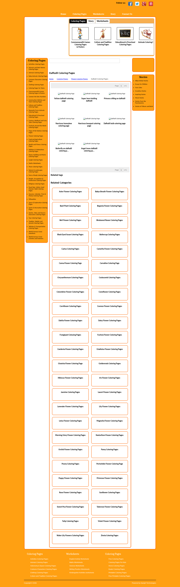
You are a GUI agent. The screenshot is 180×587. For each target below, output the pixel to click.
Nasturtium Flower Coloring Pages (109, 435)
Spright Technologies (148, 583)
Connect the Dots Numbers (37, 97)
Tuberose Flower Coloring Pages (110, 507)
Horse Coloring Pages (117, 566)
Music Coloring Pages (35, 167)
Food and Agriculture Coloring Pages (35, 140)
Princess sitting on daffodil (114, 99)
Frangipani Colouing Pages (70, 335)
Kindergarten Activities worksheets (81, 573)
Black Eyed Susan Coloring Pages (70, 235)
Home (45, 8)
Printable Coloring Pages (118, 573)
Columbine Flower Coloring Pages (70, 292)
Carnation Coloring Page (109, 263)
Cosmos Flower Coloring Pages (109, 306)
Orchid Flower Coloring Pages (70, 450)
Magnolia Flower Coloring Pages (110, 421)
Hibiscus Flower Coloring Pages (70, 378)
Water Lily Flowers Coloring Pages (70, 536)
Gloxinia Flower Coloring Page (70, 364)
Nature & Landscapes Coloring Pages (35, 171)
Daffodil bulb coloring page (115, 124)
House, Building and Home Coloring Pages (37, 155)
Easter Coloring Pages (117, 569)
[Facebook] (130, 4)
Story (113, 14)
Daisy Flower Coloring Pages (109, 321)
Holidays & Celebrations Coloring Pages (36, 150)
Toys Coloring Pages (35, 218)
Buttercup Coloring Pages (109, 235)
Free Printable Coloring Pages (119, 576)
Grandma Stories (140, 91)
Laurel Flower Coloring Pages (109, 392)
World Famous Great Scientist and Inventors (36, 237)
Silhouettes (32, 199)
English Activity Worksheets (79, 559)
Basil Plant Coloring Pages (70, 206)
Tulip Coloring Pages (70, 521)
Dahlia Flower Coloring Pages (70, 321)
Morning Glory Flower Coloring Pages (70, 435)
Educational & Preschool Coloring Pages (36, 116)
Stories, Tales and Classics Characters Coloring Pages (37, 213)
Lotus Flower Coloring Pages (70, 421)
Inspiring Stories (140, 94)
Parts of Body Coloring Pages (38, 175)
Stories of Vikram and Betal (144, 106)
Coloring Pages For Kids (117, 562)
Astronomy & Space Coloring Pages (43, 566)
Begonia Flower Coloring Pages (109, 206)
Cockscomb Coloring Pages (109, 278)
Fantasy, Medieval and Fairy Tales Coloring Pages (38, 121)
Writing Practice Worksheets (79, 569)
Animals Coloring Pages (125, 42)
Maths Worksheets (35, 163)
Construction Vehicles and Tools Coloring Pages (37, 101)
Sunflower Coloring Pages (109, 493)
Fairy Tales (138, 87)
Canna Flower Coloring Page (70, 263)
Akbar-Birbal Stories (141, 81)
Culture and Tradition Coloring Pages (35, 106)
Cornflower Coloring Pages (70, 306)
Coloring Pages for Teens (37, 88)
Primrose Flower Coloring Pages (110, 478)
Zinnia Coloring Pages (109, 536)
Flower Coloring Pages (36, 136)
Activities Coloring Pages (37, 64)
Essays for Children (141, 84)
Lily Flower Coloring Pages (109, 407)
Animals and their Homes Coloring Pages (37, 68)
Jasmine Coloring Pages (70, 392)
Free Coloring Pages (116, 559)
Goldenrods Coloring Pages (110, 364)
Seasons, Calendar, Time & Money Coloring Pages (37, 195)
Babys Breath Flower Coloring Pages (109, 192)
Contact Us (127, 14)
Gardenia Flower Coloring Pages (70, 349)
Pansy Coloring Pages (109, 450)
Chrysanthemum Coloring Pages (70, 278)
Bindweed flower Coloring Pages (109, 220)
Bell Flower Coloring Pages (70, 220)
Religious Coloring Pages (37, 184)
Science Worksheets (76, 566)
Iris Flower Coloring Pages (109, 378)
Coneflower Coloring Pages (110, 292)
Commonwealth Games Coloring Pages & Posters (37, 92)
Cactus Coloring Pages (70, 249)
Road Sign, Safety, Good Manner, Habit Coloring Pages (36, 189)
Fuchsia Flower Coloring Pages (109, 335)
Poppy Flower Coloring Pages (70, 478)
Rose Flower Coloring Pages (70, 493)
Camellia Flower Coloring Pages (109, 249)
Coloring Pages (79, 14)
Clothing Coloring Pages (36, 85)
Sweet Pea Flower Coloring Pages (70, 507)
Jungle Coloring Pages (36, 160)
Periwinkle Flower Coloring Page (109, 464)
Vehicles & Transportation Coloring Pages (37, 227)
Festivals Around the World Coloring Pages (37, 126)
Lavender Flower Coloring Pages (70, 407)
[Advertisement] (48, 36)
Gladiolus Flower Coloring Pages (110, 349)
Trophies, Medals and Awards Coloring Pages (36, 222)
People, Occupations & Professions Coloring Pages (37, 179)
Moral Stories (139, 98)
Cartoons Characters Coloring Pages (43, 569)
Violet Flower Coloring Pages (109, 521)
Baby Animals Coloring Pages (38, 76)
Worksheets (98, 14)
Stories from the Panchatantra (140, 102)
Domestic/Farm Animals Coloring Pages (37, 111)
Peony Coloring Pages (70, 464)
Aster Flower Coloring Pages (70, 192)
